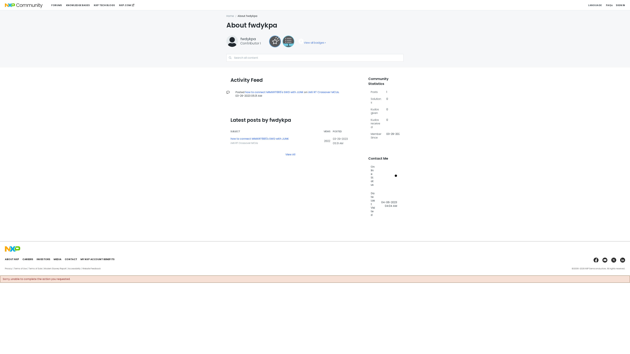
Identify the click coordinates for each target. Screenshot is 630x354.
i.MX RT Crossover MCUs (323, 92)
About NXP (12, 259)
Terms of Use (20, 269)
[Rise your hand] (288, 41)
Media (58, 259)
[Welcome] (275, 41)
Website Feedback (91, 269)
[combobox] (315, 58)
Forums (56, 5)
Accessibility (74, 269)
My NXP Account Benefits (98, 259)
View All (290, 154)
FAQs (609, 5)
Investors (43, 259)
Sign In (620, 5)
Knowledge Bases (78, 5)
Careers (27, 259)
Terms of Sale (35, 269)
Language (595, 5)
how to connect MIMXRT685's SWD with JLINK (274, 92)
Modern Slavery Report (55, 269)
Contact (71, 259)
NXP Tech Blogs (104, 5)
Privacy (8, 269)
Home (230, 16)
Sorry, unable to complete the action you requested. (36, 279)
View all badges (314, 43)
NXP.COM (125, 5)
